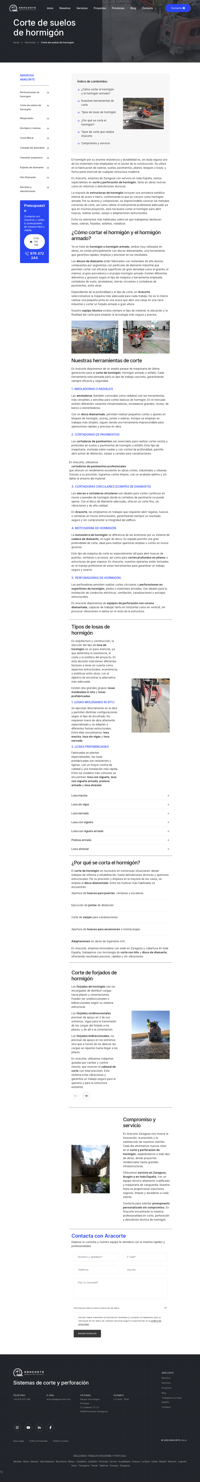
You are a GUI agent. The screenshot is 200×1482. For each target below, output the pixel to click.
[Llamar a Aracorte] (1, 1472)
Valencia (103, 1465)
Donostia (103, 1461)
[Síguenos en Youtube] (28, 1428)
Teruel (94, 1465)
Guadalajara (124, 1461)
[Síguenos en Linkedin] (39, 1428)
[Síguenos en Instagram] (17, 1428)
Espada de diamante (31, 167)
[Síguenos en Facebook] (50, 1428)
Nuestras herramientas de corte (97, 102)
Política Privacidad (38, 1441)
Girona (113, 1461)
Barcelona (61, 1461)
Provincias (118, 8)
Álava (26, 1461)
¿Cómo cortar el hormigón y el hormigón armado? (97, 91)
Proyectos (100, 8)
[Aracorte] (22, 8)
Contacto (147, 8)
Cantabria (81, 1461)
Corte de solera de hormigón (30, 107)
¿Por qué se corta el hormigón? (93, 122)
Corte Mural (26, 137)
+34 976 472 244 (21, 1399)
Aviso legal (18, 1441)
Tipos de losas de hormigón (98, 112)
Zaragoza (125, 1465)
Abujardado (26, 118)
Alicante (17, 1461)
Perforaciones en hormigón (29, 94)
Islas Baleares (47, 1461)
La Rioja (146, 1461)
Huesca (136, 1461)
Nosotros (65, 8)
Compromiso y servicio (95, 143)
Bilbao (71, 1461)
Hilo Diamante (28, 177)
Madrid (162, 1461)
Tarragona (83, 1465)
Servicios (82, 8)
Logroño (182, 1461)
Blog (133, 8)
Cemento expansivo (31, 157)
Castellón (92, 1461)
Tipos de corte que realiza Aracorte (97, 133)
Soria (74, 1465)
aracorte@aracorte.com (58, 1399)
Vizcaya (114, 1465)
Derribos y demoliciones (27, 189)
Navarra (172, 1461)
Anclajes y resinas (30, 128)
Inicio (50, 8)
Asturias (34, 1461)
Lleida (154, 1461)
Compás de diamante (32, 147)
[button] (75, 1095)
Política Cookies (61, 1441)
